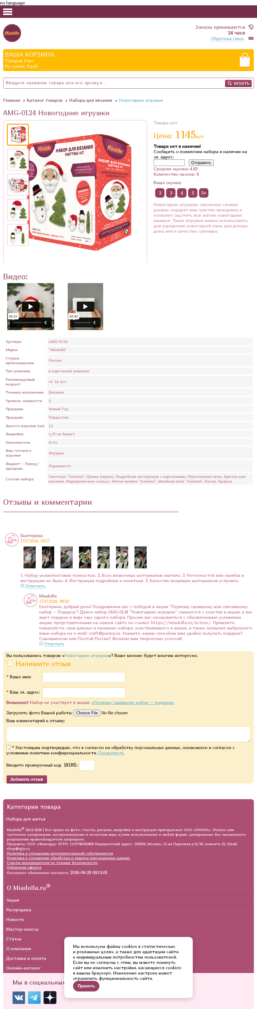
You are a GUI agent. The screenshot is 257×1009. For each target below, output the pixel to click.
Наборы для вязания (90, 100)
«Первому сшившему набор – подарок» (132, 702)
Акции (12, 900)
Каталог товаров (44, 100)
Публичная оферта (24, 867)
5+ (204, 192)
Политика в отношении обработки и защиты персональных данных (68, 858)
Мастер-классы (22, 929)
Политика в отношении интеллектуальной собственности (60, 853)
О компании (18, 948)
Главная (11, 100)
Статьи (13, 938)
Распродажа (18, 909)
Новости (15, 919)
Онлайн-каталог (23, 967)
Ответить (35, 585)
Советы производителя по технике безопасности (52, 862)
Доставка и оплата (26, 958)
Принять (86, 986)
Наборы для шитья (25, 818)
